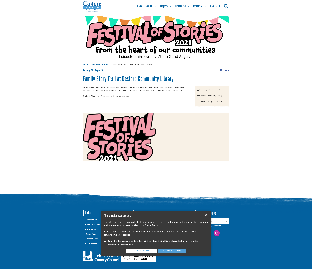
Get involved (180, 6)
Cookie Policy (91, 234)
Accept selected (206, 215)
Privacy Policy (91, 229)
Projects (164, 6)
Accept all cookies (141, 250)
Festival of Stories (100, 64)
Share (226, 70)
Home (139, 6)
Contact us (215, 6)
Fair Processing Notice (95, 243)
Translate (217, 225)
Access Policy (91, 238)
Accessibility (91, 219)
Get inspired (198, 6)
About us (149, 6)
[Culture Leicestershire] (95, 6)
